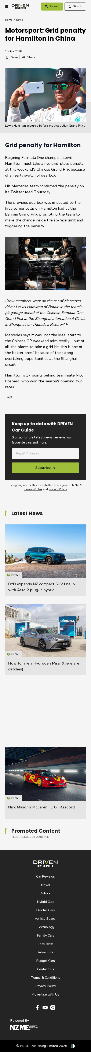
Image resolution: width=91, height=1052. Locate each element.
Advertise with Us (45, 994)
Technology (45, 927)
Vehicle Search (45, 918)
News (19, 19)
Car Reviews (45, 876)
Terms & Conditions (45, 977)
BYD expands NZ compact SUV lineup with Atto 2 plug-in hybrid (45, 560)
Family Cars (45, 935)
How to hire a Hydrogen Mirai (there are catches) (45, 639)
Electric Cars (45, 910)
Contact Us (45, 969)
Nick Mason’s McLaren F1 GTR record (41, 807)
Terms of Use (33, 489)
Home (8, 19)
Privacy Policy (58, 489)
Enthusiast (46, 944)
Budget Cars (45, 960)
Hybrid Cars (45, 901)
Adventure (46, 952)
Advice (45, 893)
